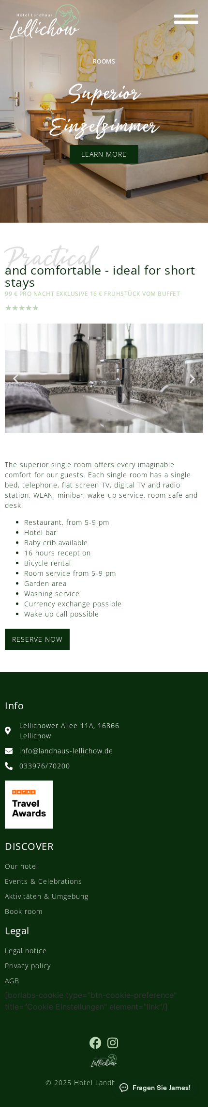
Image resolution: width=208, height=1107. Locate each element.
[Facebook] (95, 1043)
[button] (16, 378)
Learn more (104, 154)
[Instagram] (112, 1043)
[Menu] (186, 19)
